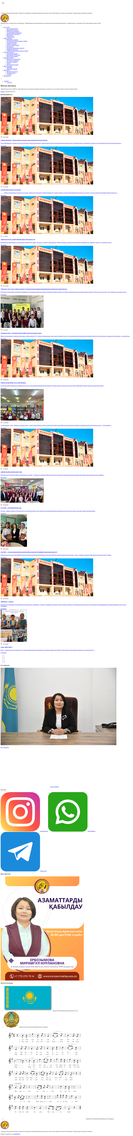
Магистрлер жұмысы (12, 56)
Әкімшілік (9, 67)
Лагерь (8, 63)
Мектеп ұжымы (8, 66)
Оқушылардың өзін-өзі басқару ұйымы (17, 41)
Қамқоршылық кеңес (12, 49)
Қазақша (6, 81)
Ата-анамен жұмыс (12, 42)
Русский (9, 82)
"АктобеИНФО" (16, 1134)
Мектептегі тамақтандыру (13, 59)
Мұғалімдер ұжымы (12, 69)
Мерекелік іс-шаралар (12, 39)
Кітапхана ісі (10, 46)
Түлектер (9, 74)
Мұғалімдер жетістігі (12, 71)
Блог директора (5, 747)
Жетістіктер (7, 70)
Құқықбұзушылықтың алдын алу (15, 48)
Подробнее (3, 146)
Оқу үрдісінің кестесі (12, 28)
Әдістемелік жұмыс (9, 52)
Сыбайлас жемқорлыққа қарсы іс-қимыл (17, 51)
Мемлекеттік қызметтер (13, 31)
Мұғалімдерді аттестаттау (13, 55)
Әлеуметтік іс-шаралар (13, 60)
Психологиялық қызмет (13, 45)
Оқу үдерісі (7, 27)
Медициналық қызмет (12, 64)
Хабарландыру (11, 37)
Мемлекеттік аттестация (13, 34)
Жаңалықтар (10, 35)
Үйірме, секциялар (12, 44)
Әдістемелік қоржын (12, 53)
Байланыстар (7, 75)
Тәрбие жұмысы (8, 38)
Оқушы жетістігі (11, 73)
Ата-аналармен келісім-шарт (14, 32)
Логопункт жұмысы (12, 62)
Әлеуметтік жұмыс (9, 57)
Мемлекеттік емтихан (12, 30)
